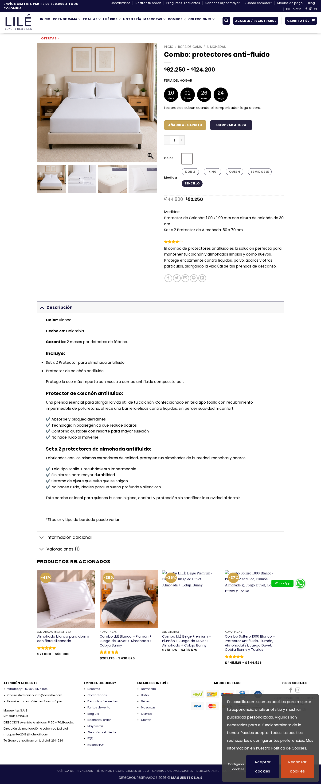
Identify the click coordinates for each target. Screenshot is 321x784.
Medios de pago (290, 3)
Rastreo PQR (96, 745)
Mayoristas (95, 726)
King (212, 172)
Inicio (45, 19)
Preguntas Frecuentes (183, 3)
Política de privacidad (74, 771)
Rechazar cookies (297, 766)
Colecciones (199, 19)
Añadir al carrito (185, 125)
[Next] (282, 621)
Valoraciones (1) (63, 549)
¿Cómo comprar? (258, 3)
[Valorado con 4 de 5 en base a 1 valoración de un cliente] (224, 242)
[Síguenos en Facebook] (306, 9)
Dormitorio (148, 689)
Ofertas (49, 38)
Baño (145, 695)
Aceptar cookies (262, 766)
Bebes (145, 701)
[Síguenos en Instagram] (310, 9)
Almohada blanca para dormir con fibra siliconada (63, 638)
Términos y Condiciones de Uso (123, 771)
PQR (90, 738)
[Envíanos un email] (315, 9)
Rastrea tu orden (148, 3)
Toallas (90, 19)
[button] (293, 9)
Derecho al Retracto (214, 771)
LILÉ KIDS (110, 19)
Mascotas (152, 19)
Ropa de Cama (65, 19)
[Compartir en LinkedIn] (202, 278)
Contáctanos (120, 3)
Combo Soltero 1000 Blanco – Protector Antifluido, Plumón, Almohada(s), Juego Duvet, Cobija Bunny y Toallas (250, 643)
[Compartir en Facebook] (168, 278)
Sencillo (192, 183)
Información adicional (69, 537)
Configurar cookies (236, 766)
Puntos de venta (98, 707)
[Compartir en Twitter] (177, 278)
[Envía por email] (185, 278)
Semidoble (260, 172)
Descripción (60, 307)
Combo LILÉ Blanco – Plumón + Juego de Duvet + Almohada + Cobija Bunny (126, 640)
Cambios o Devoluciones (172, 771)
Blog (311, 3)
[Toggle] (41, 307)
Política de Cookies (288, 748)
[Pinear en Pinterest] (194, 278)
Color (168, 158)
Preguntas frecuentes (102, 701)
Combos (175, 19)
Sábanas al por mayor (222, 3)
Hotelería (132, 19)
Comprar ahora (231, 125)
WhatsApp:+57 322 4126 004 (27, 689)
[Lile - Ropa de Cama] (18, 23)
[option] (187, 158)
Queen (234, 172)
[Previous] (37, 621)
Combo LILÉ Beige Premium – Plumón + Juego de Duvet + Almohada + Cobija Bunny (186, 640)
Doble (190, 172)
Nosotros (93, 689)
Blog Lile (93, 714)
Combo (146, 714)
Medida (170, 177)
